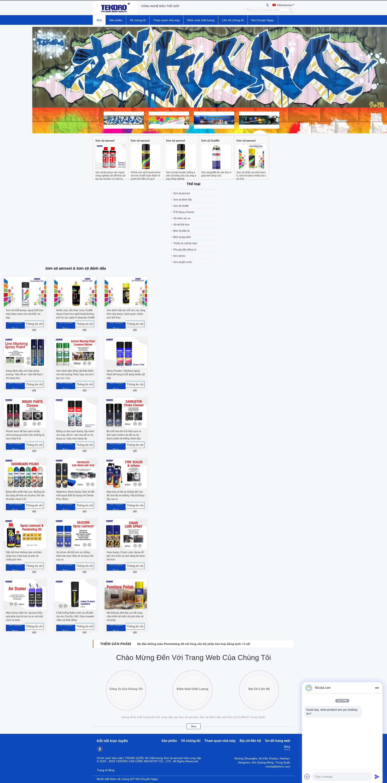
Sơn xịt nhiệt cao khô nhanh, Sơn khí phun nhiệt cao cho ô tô (251, 175)
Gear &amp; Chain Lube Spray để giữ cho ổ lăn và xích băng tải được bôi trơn (126, 556)
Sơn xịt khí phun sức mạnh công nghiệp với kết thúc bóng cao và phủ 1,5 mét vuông (110, 175)
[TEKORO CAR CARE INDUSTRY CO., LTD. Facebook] (100, 749)
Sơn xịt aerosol (104, 140)
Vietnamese (284, 5)
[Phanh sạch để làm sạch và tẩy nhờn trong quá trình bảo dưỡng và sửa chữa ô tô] (25, 413)
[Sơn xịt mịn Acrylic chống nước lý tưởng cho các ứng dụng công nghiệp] (181, 157)
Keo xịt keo (179, 255)
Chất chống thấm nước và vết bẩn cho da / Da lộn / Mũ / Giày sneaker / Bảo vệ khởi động (75, 616)
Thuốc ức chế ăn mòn (185, 243)
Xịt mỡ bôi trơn (181, 224)
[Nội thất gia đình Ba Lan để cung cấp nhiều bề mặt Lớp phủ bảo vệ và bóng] (126, 594)
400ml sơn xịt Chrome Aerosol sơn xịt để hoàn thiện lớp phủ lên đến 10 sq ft (145, 175)
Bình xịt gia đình (182, 237)
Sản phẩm (115, 20)
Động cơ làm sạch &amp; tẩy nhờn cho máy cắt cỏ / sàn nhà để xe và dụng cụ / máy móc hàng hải (75, 435)
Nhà (99, 20)
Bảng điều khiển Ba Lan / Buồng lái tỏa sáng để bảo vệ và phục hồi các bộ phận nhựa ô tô (25, 495)
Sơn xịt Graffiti (210, 140)
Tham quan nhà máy (166, 20)
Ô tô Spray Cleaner (183, 212)
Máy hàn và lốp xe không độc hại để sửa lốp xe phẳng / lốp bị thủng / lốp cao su (126, 495)
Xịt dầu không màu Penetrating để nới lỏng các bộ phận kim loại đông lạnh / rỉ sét (193, 643)
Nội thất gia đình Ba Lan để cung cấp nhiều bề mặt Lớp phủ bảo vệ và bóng (125, 616)
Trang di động (105, 770)
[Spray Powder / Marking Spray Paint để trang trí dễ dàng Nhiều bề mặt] (126, 352)
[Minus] (377, 687)
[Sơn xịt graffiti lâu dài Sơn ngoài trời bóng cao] (216, 157)
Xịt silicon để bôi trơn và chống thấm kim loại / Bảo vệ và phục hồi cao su (75, 556)
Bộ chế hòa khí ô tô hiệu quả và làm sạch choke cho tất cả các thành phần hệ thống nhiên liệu (124, 435)
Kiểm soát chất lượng (200, 20)
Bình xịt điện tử (181, 230)
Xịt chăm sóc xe (181, 218)
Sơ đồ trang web (277, 740)
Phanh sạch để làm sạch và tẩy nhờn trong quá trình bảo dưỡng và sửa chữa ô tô (25, 435)
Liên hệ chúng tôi (233, 20)
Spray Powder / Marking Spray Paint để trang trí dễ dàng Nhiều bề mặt (126, 374)
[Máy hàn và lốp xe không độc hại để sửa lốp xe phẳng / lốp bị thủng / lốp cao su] (126, 473)
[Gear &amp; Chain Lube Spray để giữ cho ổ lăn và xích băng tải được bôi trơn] (126, 534)
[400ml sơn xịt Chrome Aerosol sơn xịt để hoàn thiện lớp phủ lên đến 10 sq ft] (146, 157)
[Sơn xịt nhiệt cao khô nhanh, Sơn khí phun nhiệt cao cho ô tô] (251, 157)
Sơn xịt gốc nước (182, 262)
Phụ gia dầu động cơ (184, 249)
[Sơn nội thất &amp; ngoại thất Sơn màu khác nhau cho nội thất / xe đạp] (25, 292)
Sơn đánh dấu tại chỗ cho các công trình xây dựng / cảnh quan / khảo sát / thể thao (126, 314)
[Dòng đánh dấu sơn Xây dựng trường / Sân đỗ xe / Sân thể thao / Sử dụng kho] (25, 352)
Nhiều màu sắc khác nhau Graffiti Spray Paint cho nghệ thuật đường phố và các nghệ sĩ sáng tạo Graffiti (75, 314)
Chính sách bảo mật (110, 758)
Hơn (193, 726)
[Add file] (307, 776)
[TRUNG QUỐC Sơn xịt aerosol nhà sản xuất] (193, 67)
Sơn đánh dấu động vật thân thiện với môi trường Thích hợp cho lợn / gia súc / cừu (75, 374)
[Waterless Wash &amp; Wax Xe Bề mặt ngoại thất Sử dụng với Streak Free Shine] (75, 473)
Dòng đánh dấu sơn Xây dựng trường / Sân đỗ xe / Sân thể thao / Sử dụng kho (24, 374)
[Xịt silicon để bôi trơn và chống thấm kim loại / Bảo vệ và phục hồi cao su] (75, 534)
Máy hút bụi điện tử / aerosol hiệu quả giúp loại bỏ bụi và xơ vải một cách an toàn (24, 616)
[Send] (377, 776)
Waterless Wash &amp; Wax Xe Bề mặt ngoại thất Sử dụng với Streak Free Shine (75, 495)
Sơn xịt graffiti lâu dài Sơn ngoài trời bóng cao (216, 174)
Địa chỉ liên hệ (250, 740)
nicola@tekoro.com (278, 766)
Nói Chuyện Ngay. (262, 20)
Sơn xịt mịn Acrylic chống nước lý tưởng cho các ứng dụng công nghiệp (181, 175)
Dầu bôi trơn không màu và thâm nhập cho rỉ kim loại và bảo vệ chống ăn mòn (24, 556)
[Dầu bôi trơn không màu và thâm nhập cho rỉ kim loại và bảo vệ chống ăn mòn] (25, 534)
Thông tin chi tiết (34, 324)
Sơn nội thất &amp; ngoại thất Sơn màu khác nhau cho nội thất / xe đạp (25, 314)
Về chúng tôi (138, 20)
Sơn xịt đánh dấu (182, 199)
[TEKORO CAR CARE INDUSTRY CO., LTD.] (115, 7)
